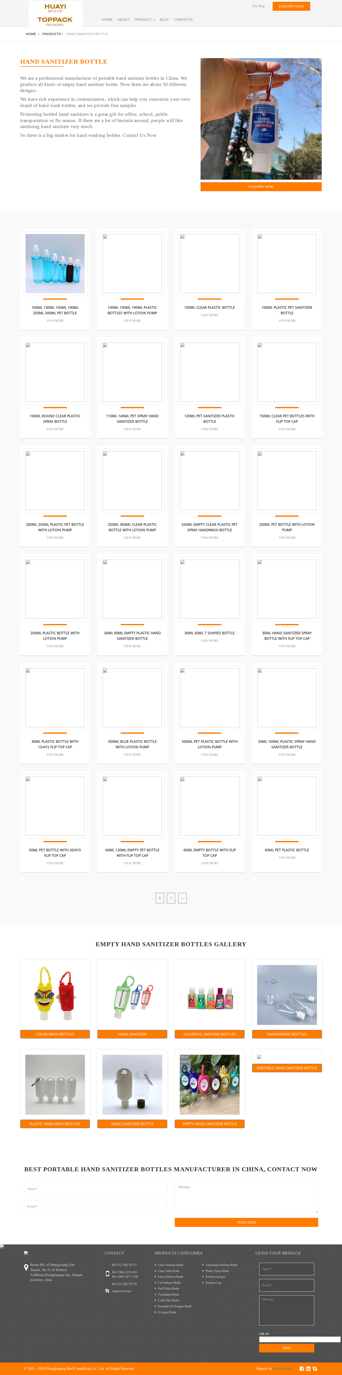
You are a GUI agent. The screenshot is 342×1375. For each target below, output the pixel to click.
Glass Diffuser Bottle (170, 1277)
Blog (164, 19)
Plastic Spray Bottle (217, 1271)
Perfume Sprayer (216, 1277)
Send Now (246, 1222)
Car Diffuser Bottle (169, 1283)
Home (107, 19)
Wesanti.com (282, 1368)
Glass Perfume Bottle (170, 1265)
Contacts (183, 19)
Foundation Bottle (168, 1294)
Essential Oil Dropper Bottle (175, 1306)
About (123, 19)
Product (143, 19)
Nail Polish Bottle (168, 1288)
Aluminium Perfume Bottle (222, 1265)
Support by (273, 1368)
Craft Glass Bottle (168, 1300)
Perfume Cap (213, 1283)
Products (51, 34)
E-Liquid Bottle (167, 1312)
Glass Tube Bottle (168, 1271)
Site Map (258, 6)
